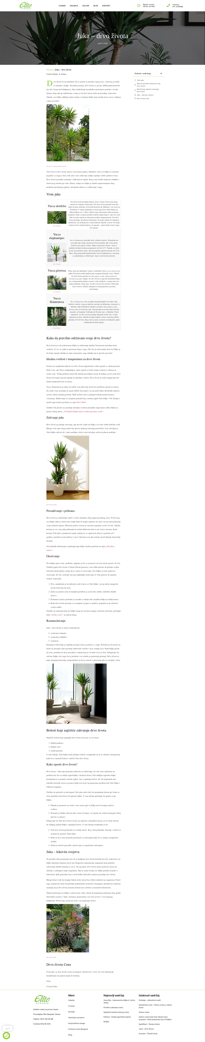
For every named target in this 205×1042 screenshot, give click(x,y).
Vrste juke (140, 80)
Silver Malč (81, 402)
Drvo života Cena (143, 98)
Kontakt (106, 6)
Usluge (85, 6)
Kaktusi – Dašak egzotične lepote (117, 1017)
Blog (95, 6)
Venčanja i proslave (76, 1017)
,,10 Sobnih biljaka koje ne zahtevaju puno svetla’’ (83, 411)
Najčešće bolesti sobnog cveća (116, 1012)
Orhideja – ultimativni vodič (150, 1000)
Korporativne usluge (76, 1023)
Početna (49, 69)
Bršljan (106, 1022)
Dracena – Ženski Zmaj (148, 1033)
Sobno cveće (144, 1012)
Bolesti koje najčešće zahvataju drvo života (148, 90)
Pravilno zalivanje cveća (113, 1007)
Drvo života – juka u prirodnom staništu (56, 166)
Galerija (74, 6)
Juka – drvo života (146, 1029)
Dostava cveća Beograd (78, 1029)
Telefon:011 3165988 (177, 5)
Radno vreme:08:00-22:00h (149, 5)
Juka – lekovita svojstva (145, 95)
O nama (62, 6)
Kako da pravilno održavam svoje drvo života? (148, 84)
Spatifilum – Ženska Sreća (149, 1024)
